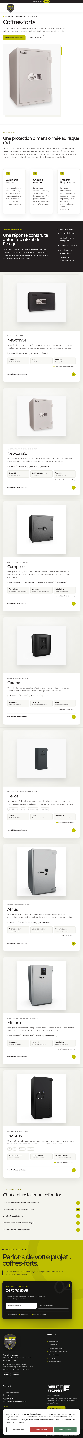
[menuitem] (75, 7)
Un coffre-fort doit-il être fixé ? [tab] (13, 1216)
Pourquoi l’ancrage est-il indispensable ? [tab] (17, 1229)
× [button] (78, 4)
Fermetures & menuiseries (58, 1351)
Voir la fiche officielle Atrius (67, 936)
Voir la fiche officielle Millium (66, 1049)
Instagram (16, 1374)
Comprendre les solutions (14, 38)
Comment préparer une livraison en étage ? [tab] (18, 1223)
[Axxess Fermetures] (10, 8)
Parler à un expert (35, 38)
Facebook (6, 1374)
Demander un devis (14, 1306)
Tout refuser (41, 1430)
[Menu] (75, 7)
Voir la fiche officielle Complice (66, 596)
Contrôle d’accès (54, 1355)
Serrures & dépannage (56, 1348)
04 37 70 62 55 (46, 1)
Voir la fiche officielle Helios (67, 822)
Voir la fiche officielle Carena (66, 709)
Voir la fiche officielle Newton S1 (66, 366)
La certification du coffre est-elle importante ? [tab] (19, 1209)
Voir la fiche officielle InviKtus (66, 1162)
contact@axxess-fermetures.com (14, 1401)
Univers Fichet (54, 1341)
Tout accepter (65, 1430)
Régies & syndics (55, 1362)
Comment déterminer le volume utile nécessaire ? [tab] (21, 1202)
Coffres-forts (53, 1345)
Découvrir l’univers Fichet (56, 1408)
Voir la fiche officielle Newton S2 (65, 480)
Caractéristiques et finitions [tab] (17, 374)
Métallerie (52, 1358)
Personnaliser (18, 1430)
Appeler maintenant (46, 1306)
